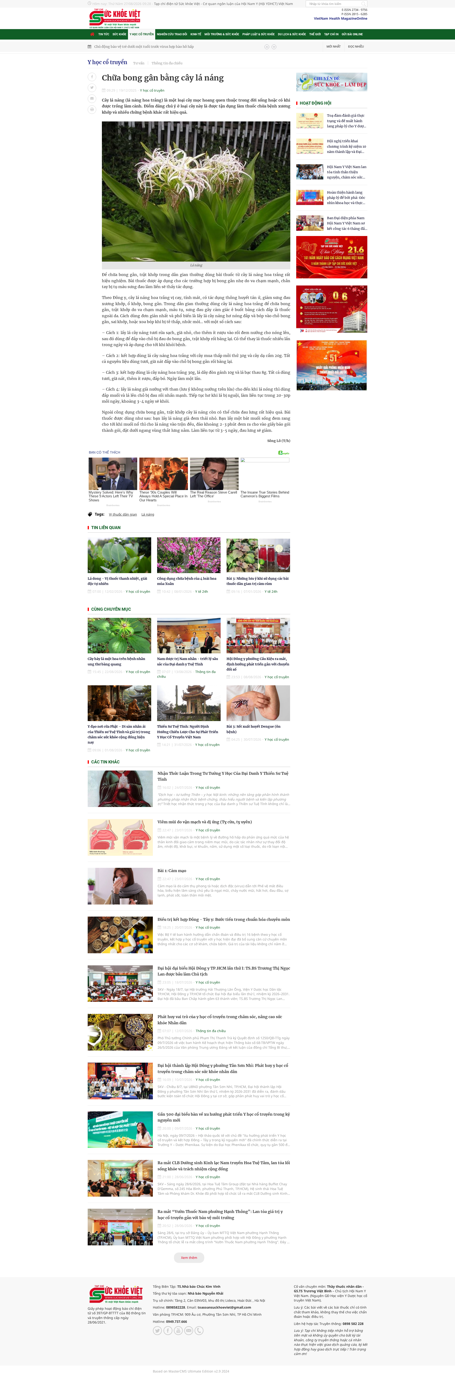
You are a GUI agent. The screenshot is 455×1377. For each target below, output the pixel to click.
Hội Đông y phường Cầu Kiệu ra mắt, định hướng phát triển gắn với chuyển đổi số (258, 664)
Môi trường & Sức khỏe (222, 34)
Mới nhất (334, 46)
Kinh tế (196, 34)
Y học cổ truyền (142, 34)
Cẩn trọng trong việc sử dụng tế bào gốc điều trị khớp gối (140, 47)
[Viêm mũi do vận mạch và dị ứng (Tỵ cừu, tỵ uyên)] (120, 837)
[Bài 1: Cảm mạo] (120, 886)
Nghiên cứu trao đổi (172, 34)
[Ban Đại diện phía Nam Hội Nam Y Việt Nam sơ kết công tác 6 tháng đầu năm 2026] (309, 223)
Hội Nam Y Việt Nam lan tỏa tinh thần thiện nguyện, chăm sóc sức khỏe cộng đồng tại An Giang (346, 172)
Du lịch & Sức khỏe (292, 34)
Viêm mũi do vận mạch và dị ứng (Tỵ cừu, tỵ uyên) (205, 822)
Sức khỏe (119, 34)
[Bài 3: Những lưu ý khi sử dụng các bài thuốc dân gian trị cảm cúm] (258, 555)
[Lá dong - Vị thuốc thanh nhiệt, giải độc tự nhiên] (119, 555)
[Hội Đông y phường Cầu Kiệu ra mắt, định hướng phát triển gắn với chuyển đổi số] (258, 636)
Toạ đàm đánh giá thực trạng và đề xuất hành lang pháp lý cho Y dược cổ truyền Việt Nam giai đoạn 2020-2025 (346, 121)
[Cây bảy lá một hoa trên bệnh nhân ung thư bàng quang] (119, 636)
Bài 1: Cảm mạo (172, 870)
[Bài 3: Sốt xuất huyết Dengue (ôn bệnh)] (258, 703)
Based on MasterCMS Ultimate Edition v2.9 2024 (191, 1371)
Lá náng (147, 514)
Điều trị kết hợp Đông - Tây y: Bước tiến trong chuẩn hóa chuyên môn (224, 919)
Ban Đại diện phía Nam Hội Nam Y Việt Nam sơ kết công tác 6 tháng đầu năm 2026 (347, 223)
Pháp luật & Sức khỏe (258, 34)
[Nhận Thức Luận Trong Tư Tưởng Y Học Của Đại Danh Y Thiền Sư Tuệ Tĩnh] (120, 789)
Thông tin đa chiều (167, 63)
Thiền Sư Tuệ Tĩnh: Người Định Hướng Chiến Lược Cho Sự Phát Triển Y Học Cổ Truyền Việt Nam (187, 731)
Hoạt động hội (315, 103)
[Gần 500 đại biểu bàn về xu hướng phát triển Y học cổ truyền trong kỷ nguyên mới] (120, 1129)
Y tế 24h (201, 591)
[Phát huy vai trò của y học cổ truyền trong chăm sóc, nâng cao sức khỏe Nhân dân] (120, 1032)
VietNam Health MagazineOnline (340, 18)
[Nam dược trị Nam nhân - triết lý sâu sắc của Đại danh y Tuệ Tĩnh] (189, 636)
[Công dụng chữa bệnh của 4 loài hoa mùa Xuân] (189, 555)
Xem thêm (189, 1257)
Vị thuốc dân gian (123, 514)
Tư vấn (138, 63)
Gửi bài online (352, 34)
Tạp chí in (331, 34)
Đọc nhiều (356, 46)
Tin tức (103, 34)
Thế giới (315, 34)
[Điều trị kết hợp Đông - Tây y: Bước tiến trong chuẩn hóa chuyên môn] (120, 935)
